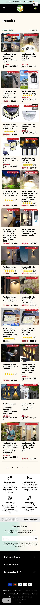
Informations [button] (11, 564)
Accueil (3, 15)
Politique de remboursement (28, 590)
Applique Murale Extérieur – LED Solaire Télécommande (9, 94)
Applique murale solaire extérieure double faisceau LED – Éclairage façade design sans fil (29, 369)
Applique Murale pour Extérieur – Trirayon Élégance (10, 299)
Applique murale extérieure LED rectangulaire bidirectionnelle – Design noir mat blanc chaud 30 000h (10, 235)
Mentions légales (21, 600)
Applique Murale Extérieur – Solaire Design (29, 127)
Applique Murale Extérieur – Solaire (29, 92)
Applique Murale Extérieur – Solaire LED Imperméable (10, 193)
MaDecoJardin (12, 590)
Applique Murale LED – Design (9, 268)
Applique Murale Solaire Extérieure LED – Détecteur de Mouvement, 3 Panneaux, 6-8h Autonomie (10, 448)
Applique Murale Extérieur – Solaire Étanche (10, 160)
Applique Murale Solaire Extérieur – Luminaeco (10, 367)
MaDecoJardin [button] (12, 556)
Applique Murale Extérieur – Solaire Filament (29, 160)
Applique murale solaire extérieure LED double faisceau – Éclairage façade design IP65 (10, 409)
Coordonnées (28, 597)
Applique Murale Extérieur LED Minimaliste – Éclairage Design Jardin (10, 58)
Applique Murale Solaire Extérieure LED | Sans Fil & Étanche (29, 407)
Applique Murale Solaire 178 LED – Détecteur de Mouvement (28, 332)
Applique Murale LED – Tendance (28, 268)
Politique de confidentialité (12, 594)
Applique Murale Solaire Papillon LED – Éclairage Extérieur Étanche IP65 (29, 447)
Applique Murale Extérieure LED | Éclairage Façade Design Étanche (29, 232)
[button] (4, 8)
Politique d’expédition (16, 597)
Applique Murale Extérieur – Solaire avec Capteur (10, 127)
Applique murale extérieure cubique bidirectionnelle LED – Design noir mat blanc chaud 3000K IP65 (29, 196)
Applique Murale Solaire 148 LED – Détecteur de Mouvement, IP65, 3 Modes (10, 333)
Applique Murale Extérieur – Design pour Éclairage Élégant (29, 57)
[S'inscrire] (36, 538)
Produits (10, 15)
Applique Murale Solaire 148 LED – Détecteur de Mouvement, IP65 (29, 300)
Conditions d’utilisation (30, 594)
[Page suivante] (33, 467)
